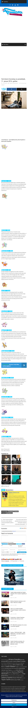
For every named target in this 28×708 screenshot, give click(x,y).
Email (11, 545)
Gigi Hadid (22, 663)
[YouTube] (5, 500)
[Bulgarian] (8, 559)
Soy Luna (23, 677)
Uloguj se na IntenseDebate (4, 544)
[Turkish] (13, 559)
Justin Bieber (10, 666)
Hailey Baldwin (4, 664)
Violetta (12, 679)
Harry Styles (16, 665)
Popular (16, 511)
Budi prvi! (14, 531)
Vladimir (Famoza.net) (13, 83)
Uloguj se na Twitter (18, 544)
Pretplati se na (4, 552)
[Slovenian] (5, 559)
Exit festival (13, 663)
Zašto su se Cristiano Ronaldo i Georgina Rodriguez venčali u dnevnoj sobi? (18, 610)
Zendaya (21, 679)
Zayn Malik (17, 679)
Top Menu (6, 1)
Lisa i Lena (13, 670)
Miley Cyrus (10, 674)
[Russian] (16, 559)
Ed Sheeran (9, 663)
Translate (22, 561)
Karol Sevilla (24, 666)
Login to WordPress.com (12, 544)
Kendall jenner (8, 668)
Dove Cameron (4, 663)
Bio (3, 490)
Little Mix (18, 670)
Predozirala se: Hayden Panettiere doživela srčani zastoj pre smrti (17, 618)
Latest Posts (10, 490)
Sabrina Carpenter (20, 675)
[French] (14, 559)
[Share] (11, 89)
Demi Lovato (21, 661)
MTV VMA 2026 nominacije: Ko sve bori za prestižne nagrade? (18, 625)
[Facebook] (5, 498)
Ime (2, 545)
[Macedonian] (6, 559)
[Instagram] (6, 498)
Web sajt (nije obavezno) (20, 546)
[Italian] (19, 559)
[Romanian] (10, 559)
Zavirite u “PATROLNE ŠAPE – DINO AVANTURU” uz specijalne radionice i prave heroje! (17, 634)
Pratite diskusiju (25, 528)
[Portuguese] (17, 559)
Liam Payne (9, 670)
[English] (2, 559)
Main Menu (6, 44)
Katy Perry (3, 668)
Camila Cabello (13, 661)
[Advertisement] (14, 30)
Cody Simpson (9, 513)
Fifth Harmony (18, 663)
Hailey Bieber (10, 664)
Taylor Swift (5, 679)
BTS (7, 661)
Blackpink (3, 661)
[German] (3, 559)
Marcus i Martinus (11, 672)
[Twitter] (3, 498)
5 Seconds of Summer (4, 659)
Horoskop (11, 511)
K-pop (16, 666)
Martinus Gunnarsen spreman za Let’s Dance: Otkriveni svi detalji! (18, 602)
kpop (20, 668)
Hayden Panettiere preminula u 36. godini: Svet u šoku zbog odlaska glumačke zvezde (17, 643)
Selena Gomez (7, 677)
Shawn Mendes (17, 678)
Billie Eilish (22, 659)
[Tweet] (22, 89)
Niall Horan (16, 674)
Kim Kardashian (15, 668)
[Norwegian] (20, 559)
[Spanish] (11, 559)
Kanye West (20, 666)
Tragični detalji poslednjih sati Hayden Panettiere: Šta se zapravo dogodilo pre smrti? (18, 594)
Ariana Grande (14, 659)
